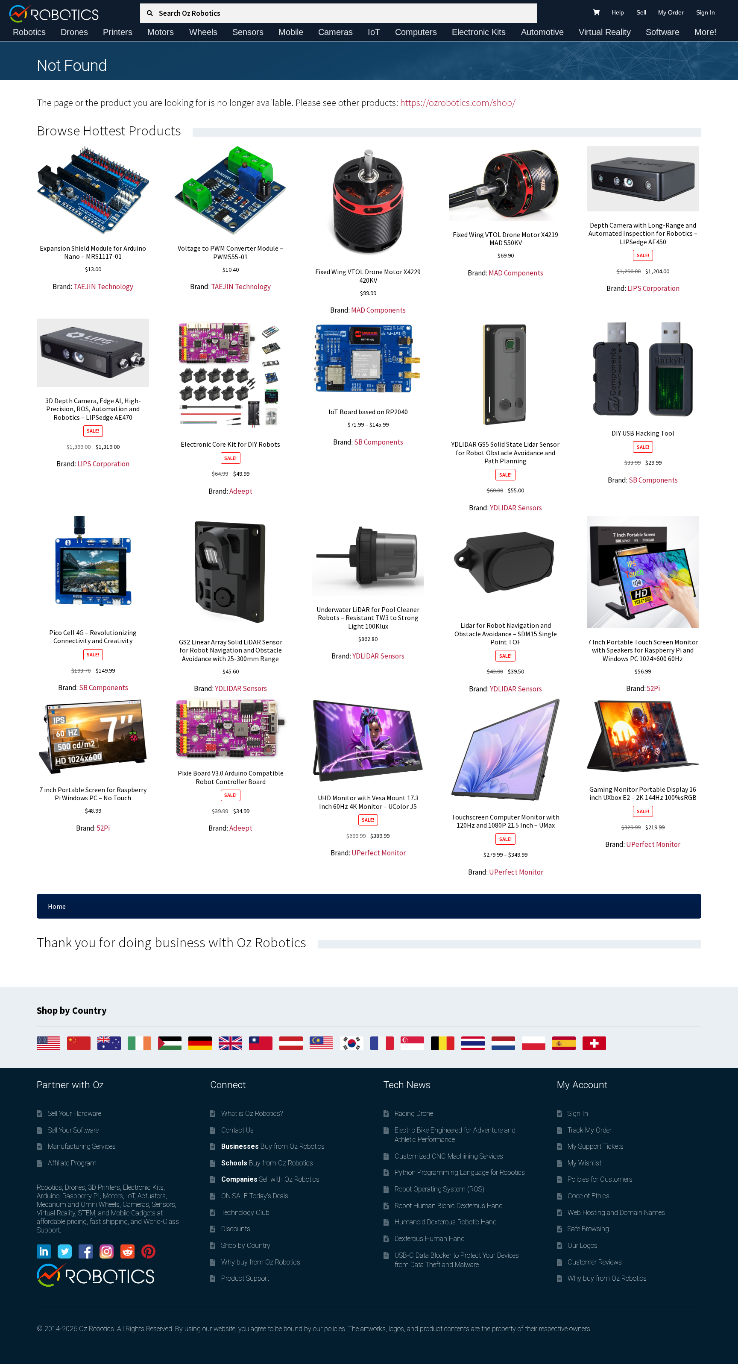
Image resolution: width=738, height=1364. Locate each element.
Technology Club (245, 1213)
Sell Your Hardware (74, 1113)
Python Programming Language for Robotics (460, 1172)
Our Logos (582, 1245)
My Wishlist (584, 1163)
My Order (671, 12)
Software (662, 32)
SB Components (378, 442)
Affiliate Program (72, 1163)
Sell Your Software (73, 1130)
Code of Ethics (588, 1196)
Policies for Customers (600, 1179)
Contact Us (237, 1130)
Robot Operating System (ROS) (439, 1189)
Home (57, 906)
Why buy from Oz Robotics (260, 1262)
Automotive (542, 32)
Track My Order (590, 1130)
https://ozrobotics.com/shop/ (457, 102)
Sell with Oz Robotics (270, 1179)
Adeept (240, 491)
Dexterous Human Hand (430, 1239)
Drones (74, 32)
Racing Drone (414, 1113)
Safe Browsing (588, 1229)
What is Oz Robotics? (252, 1113)
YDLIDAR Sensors (516, 507)
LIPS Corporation (653, 288)
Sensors (248, 32)
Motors (160, 32)
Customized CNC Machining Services (449, 1156)
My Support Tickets (596, 1146)
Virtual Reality (605, 32)
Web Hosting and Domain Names (616, 1213)
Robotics (29, 32)
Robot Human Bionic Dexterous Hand (449, 1206)
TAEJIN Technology (103, 286)
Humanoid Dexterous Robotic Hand (446, 1222)
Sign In (705, 12)
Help (618, 12)
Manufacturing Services (82, 1146)
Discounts (235, 1229)
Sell (641, 12)
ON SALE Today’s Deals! (255, 1196)
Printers (117, 32)
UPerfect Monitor (378, 853)
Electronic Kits (479, 32)
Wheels (203, 32)
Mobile (290, 32)
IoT (374, 32)
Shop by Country (245, 1245)
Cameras (335, 32)
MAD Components (378, 310)
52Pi (653, 688)
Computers (416, 32)
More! (705, 32)
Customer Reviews (595, 1262)
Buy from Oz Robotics (273, 1146)
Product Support (245, 1278)
